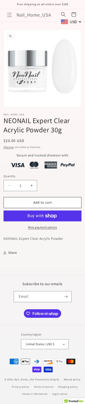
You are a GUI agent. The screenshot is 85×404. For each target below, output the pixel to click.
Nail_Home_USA (24, 379)
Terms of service (44, 386)
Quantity (9, 176)
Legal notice (59, 393)
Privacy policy (20, 386)
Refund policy (72, 379)
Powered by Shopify (47, 379)
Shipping (8, 147)
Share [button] (12, 252)
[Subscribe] (66, 296)
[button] (9, 15)
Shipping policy (68, 386)
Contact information (35, 393)
